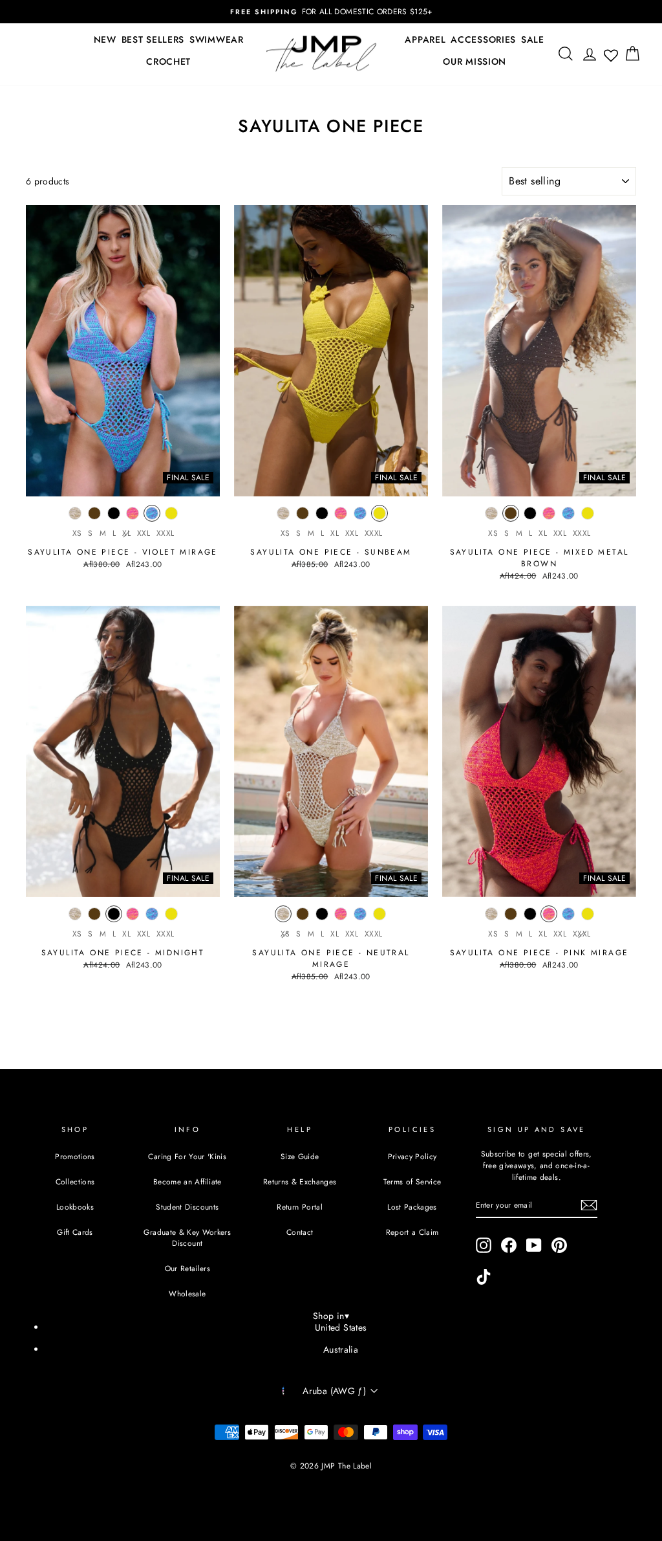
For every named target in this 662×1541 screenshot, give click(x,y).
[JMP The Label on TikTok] (483, 1277)
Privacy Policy (412, 1156)
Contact (299, 1231)
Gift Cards (75, 1231)
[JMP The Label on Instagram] (483, 1245)
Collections (75, 1181)
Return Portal (300, 1206)
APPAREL (425, 39)
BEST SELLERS (153, 39)
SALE (532, 39)
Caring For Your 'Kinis (187, 1156)
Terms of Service (412, 1181)
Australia (340, 1349)
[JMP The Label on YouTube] (534, 1245)
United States (341, 1327)
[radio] (75, 516)
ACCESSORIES (483, 39)
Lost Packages (412, 1206)
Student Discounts (187, 1206)
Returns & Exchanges (300, 1181)
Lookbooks (75, 1206)
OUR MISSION (474, 61)
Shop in (331, 1316)
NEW (105, 39)
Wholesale (187, 1293)
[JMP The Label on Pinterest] (559, 1245)
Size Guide (300, 1156)
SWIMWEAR (216, 39)
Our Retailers (188, 1268)
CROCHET (168, 61)
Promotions (75, 1156)
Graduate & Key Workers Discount (187, 1237)
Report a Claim (412, 1231)
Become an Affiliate (187, 1181)
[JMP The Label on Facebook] (509, 1245)
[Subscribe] (589, 1205)
